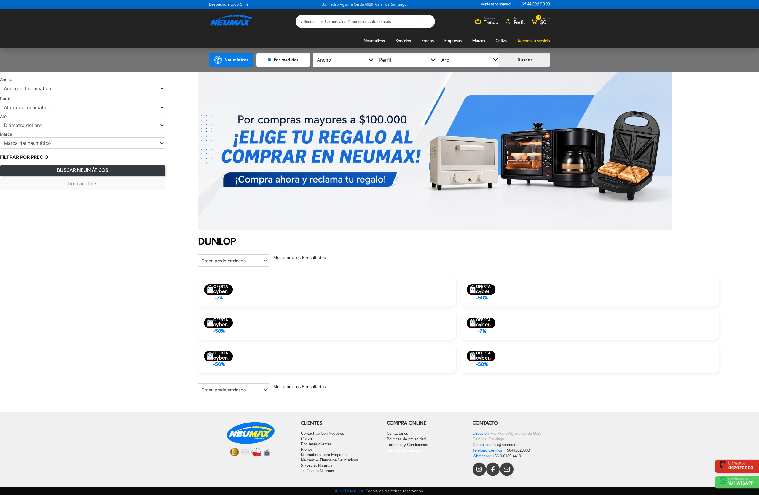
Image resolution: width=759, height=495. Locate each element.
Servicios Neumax (316, 465)
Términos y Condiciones (407, 444)
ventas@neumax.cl (496, 4)
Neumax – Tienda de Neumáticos (329, 460)
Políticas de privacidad (406, 439)
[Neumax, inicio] (231, 21)
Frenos (428, 41)
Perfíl (5, 98)
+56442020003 (517, 450)
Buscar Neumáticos (82, 170)
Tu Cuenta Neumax (317, 471)
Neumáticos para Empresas (325, 455)
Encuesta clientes (316, 444)
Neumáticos (374, 41)
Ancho (6, 79)
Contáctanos (397, 433)
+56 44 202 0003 (534, 4)
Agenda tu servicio (533, 41)
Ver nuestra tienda (403, 450)
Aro (3, 116)
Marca (6, 134)
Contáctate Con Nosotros (322, 433)
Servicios (403, 41)
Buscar (524, 60)
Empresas (453, 41)
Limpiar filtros (82, 184)
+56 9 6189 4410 (506, 456)
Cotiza (501, 41)
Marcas (478, 41)
